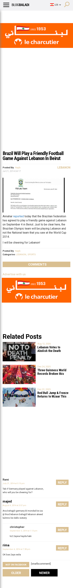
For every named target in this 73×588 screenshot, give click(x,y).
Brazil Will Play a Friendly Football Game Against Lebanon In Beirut (33, 155)
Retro (36, 15)
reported (18, 216)
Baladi (48, 15)
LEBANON (21, 254)
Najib (18, 167)
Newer (44, 573)
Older (16, 573)
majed (7, 501)
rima (6, 545)
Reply (62, 482)
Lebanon (63, 167)
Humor (23, 15)
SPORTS (32, 254)
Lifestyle (8, 15)
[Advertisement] (36, 110)
